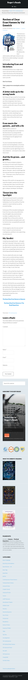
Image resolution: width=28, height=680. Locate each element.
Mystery (5, 608)
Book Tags (5, 570)
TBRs (4, 631)
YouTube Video (6, 660)
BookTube (5, 573)
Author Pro (14, 675)
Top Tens (5, 634)
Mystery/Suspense (7, 612)
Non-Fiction (5, 615)
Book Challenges (6, 560)
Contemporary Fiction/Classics (10, 579)
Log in (16, 676)
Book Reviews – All (7, 566)
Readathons (5, 621)
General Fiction (6, 586)
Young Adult (5, 657)
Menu (15, 6)
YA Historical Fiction (7, 647)
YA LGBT (5, 650)
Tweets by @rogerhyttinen (9, 668)
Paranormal (5, 618)
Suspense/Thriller (7, 628)
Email (4, 357)
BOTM (4, 576)
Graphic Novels (6, 589)
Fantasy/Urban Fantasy (8, 582)
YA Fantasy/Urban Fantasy (9, 644)
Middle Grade (6, 605)
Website (5, 365)
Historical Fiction (7, 592)
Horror (4, 595)
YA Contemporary (13, 313)
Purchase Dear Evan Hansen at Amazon (14, 299)
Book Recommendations (8, 563)
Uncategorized (6, 637)
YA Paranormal (6, 654)
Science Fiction (6, 625)
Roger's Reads (14, 2)
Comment (5, 326)
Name (5, 349)
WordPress (11, 676)
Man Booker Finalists (8, 602)
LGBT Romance (6, 599)
